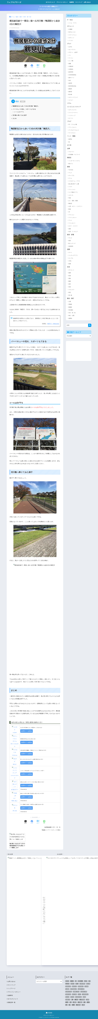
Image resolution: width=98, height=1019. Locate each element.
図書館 (70, 307)
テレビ (70, 237)
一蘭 (72, 999)
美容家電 (71, 246)
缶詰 (70, 80)
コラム (69, 103)
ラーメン (71, 58)
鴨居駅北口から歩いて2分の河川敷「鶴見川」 (26, 106)
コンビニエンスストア (74, 106)
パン (70, 55)
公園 (70, 301)
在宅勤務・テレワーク (74, 154)
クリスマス (74, 986)
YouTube (71, 169)
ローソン (71, 118)
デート (70, 252)
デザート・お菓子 (73, 52)
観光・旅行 (70, 298)
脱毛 (70, 292)
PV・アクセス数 (73, 124)
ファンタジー (72, 223)
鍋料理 (70, 91)
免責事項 (71, 2)
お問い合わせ (87, 2)
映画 (70, 209)
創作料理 (71, 72)
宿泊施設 (71, 310)
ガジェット (70, 26)
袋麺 (70, 63)
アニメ (70, 172)
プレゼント (74, 994)
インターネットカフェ (74, 160)
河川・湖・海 (56, 827)
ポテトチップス (85, 994)
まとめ (15, 118)
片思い (70, 261)
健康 (70, 272)
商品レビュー (82, 999)
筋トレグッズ (72, 243)
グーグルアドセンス (74, 130)
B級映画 (72, 981)
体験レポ (76, 999)
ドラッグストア (69, 991)
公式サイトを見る (26, 731)
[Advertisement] (78, 351)
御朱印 (67, 1002)
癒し (70, 1004)
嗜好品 (70, 203)
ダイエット (71, 270)
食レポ (83, 1004)
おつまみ (72, 983)
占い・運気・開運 (73, 200)
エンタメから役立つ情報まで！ (49, 8)
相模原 (73, 1004)
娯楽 (68, 166)
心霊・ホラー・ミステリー (75, 206)
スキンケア (71, 289)
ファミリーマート (73, 112)
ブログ (69, 121)
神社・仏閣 (71, 315)
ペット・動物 (71, 136)
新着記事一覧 (11, 1002)
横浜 (59, 830)
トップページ (11, 988)
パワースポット (51, 830)
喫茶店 (69, 157)
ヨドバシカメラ (78, 996)
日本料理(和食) (72, 74)
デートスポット (81, 988)
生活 (68, 267)
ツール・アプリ (73, 23)
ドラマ (70, 186)
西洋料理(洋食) (72, 86)
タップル (71, 258)
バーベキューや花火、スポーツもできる (24, 109)
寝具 (70, 240)
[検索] (89, 325)
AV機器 (70, 29)
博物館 (70, 304)
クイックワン (68, 986)
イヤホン (88, 983)
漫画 (70, 228)
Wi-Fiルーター (72, 32)
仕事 (68, 148)
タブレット (71, 37)
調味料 (70, 88)
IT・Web (70, 20)
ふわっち (71, 195)
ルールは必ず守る (19, 112)
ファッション (72, 189)
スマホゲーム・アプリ (74, 181)
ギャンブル (71, 175)
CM (75, 981)
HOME (49, 1013)
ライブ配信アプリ (73, 192)
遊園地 (70, 318)
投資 (70, 275)
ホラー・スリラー (73, 226)
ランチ (84, 996)
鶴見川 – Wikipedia (53, 323)
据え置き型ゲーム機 (74, 183)
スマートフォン (73, 35)
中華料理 (71, 66)
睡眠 (70, 281)
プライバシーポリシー (62, 2)
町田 (66, 1004)
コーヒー (71, 100)
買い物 (70, 295)
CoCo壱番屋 (80, 981)
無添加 (88, 1002)
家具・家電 (70, 234)
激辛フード (71, 77)
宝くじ (87, 999)
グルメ (69, 43)
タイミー (86, 986)
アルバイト (71, 151)
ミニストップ (72, 115)
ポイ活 (69, 145)
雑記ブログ (78, 1004)
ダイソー (67, 988)
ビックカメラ (68, 994)
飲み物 (70, 94)
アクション (71, 214)
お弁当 (70, 46)
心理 (70, 1002)
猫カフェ (71, 163)
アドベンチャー (73, 217)
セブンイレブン (73, 109)
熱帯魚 (70, 139)
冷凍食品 (71, 69)
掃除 (70, 278)
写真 (70, 197)
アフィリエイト (73, 127)
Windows (67, 983)
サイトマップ (78, 2)
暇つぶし (74, 1002)
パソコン (71, 40)
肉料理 (70, 83)
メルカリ (72, 996)
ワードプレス (72, 132)
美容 (70, 286)
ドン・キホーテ (76, 991)
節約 (70, 284)
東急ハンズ (80, 1002)
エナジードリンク (73, 97)
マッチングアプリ (73, 255)
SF (69, 212)
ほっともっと (82, 983)
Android (67, 981)
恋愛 (68, 249)
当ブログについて (50, 2)
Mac (89, 981)
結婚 (70, 263)
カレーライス (72, 49)
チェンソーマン (74, 988)
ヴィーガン (68, 999)
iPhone (85, 981)
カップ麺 (71, 60)
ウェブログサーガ (14, 2)
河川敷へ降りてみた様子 (20, 115)
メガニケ (67, 996)
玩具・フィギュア (73, 231)
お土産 (77, 983)
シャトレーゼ (80, 986)
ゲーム (70, 178)
